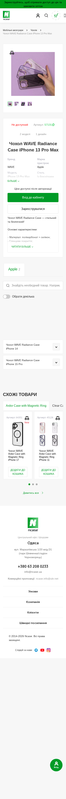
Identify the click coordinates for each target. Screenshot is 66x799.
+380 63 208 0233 (33, 566)
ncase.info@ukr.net (47, 578)
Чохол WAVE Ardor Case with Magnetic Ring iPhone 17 (16, 455)
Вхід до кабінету (33, 197)
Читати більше (21, 246)
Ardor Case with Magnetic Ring (26, 405)
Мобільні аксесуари (13, 30)
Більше (12, 181)
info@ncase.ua (33, 571)
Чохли (34, 30)
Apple (14, 269)
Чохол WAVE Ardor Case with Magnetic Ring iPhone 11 (47, 455)
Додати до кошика (17, 471)
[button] (29, 484)
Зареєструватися (33, 208)
